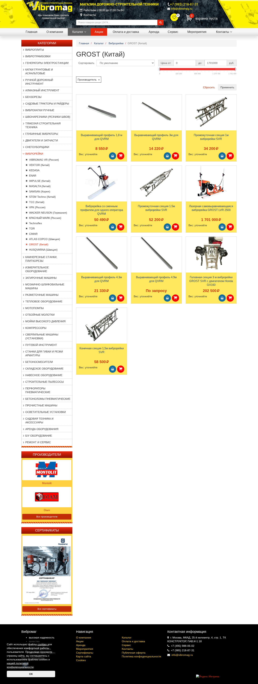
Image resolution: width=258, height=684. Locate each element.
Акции (79, 641)
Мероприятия (84, 648)
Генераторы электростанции (47, 62)
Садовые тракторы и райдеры (47, 103)
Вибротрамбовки (37, 56)
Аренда (80, 645)
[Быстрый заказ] (120, 156)
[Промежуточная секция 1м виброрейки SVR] (211, 112)
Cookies (81, 660)
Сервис (126, 645)
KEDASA (34, 170)
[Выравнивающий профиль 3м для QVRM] (156, 112)
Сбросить (209, 87)
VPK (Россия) (37, 207)
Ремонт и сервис (38, 442)
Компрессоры (35, 327)
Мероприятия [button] (196, 31)
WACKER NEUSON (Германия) (48, 212)
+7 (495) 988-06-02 (182, 645)
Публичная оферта (133, 652)
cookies (42, 644)
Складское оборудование (44, 368)
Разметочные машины (41, 294)
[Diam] (47, 496)
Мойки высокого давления (45, 321)
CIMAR (33, 233)
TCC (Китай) (36, 202)
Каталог (126, 637)
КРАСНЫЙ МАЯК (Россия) (45, 217)
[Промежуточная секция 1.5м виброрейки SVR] (156, 183)
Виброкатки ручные (39, 110)
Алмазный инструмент (42, 90)
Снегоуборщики (37, 147)
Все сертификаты (46, 609)
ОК (31, 673)
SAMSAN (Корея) (39, 191)
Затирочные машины (40, 277)
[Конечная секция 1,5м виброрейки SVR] (101, 325)
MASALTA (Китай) (40, 186)
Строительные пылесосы (44, 381)
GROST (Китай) (38, 244)
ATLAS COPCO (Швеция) (44, 239)
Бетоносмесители (39, 361)
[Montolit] (47, 469)
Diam (47, 510)
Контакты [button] (222, 31)
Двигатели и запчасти (41, 140)
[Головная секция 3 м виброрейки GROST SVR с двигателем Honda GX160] (211, 254)
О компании (83, 637)
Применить (227, 87)
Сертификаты (84, 652)
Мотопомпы (34, 308)
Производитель (87, 79)
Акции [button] (99, 31)
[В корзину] (112, 156)
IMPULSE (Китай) (39, 180)
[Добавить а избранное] (79, 98)
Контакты (89, 14)
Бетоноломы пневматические (47, 398)
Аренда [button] (154, 31)
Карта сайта (83, 656)
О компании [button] (54, 31)
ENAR (32, 175)
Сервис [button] (173, 31)
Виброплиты (34, 49)
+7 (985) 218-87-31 (184, 4)
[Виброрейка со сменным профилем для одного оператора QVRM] (101, 183)
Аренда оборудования (41, 429)
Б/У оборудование (38, 435)
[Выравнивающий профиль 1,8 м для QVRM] (101, 112)
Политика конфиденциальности (141, 656)
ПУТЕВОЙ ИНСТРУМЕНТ (41, 344)
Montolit (47, 483)
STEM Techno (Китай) (42, 196)
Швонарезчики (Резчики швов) (47, 116)
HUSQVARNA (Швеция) (43, 249)
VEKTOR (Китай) (39, 165)
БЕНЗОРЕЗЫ (33, 96)
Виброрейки (34, 153)
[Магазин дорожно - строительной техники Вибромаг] (49, 6)
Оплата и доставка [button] (126, 31)
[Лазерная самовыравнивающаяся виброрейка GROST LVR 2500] (211, 183)
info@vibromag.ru (181, 8)
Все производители (46, 516)
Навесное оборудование (43, 375)
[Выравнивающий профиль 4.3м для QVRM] (101, 254)
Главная (31, 31)
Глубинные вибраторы (41, 133)
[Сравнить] (79, 104)
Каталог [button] (77, 31)
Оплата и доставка (133, 641)
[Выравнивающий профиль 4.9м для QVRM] (156, 254)
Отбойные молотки (40, 314)
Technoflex (35, 223)
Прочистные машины (41, 405)
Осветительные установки (45, 412)
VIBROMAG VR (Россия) (44, 159)
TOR (32, 228)
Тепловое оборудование (43, 301)
